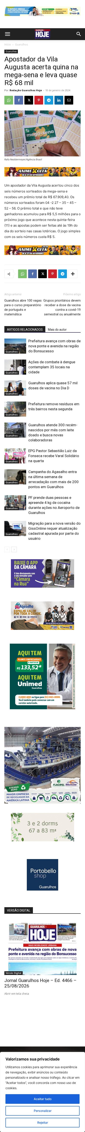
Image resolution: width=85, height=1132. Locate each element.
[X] (28, 100)
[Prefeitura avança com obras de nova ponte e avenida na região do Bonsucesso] (15, 346)
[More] (72, 273)
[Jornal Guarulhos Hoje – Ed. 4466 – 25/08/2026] (42, 947)
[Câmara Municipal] (42, 586)
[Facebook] (18, 100)
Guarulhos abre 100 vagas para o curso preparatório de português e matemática (23, 307)
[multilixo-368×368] (42, 802)
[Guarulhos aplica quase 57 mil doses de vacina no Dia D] (15, 388)
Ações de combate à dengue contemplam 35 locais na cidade (51, 367)
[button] (7, 34)
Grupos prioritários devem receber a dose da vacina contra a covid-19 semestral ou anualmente (62, 307)
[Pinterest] (38, 100)
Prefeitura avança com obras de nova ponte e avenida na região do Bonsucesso (54, 346)
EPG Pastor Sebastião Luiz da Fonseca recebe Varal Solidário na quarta (53, 456)
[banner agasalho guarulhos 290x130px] (42, 629)
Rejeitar (42, 1122)
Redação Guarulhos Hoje (26, 90)
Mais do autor (57, 329)
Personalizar (42, 1111)
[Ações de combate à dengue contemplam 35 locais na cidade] (15, 367)
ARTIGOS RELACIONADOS (25, 329)
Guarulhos (21, 44)
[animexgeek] (42, 175)
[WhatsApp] (8, 100)
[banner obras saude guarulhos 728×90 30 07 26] (42, 17)
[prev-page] (7, 549)
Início (7, 44)
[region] (42, 1092)
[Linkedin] (58, 100)
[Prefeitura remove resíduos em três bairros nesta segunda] (15, 409)
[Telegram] (48, 100)
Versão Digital (13, 973)
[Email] (69, 100)
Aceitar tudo (42, 1099)
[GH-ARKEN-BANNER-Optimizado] (42, 840)
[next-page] (14, 549)
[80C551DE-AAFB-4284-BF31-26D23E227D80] (42, 708)
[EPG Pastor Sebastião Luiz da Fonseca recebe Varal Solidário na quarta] (15, 455)
